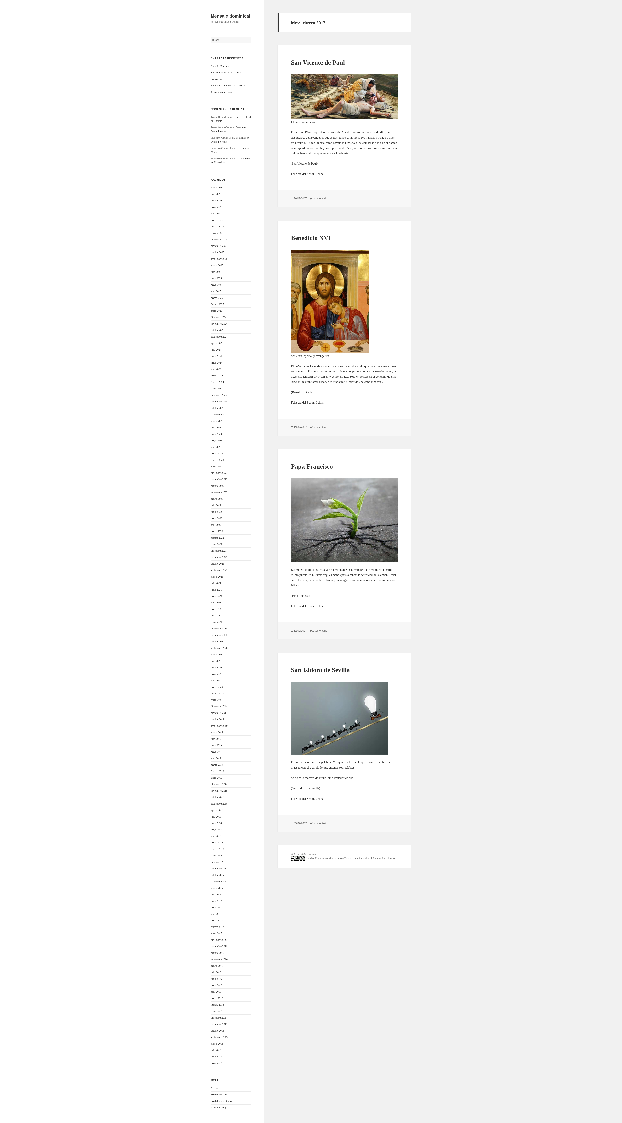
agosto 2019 (217, 732)
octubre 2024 (217, 330)
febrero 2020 (217, 693)
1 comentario (319, 198)
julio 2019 (216, 738)
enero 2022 (216, 544)
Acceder (215, 1088)
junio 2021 (216, 589)
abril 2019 (216, 758)
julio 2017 (216, 894)
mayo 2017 (216, 907)
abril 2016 (216, 991)
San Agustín (217, 79)
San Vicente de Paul (318, 62)
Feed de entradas (219, 1094)
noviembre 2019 (219, 712)
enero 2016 (216, 1011)
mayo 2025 (216, 284)
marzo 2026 (217, 220)
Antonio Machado (220, 66)
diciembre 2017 (219, 862)
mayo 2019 (216, 751)
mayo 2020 (216, 674)
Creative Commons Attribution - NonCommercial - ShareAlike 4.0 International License (351, 858)
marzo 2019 (217, 764)
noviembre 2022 (219, 479)
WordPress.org (218, 1107)
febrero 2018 (217, 849)
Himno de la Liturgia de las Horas (228, 85)
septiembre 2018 (219, 803)
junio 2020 (216, 667)
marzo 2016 (217, 998)
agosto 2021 (217, 576)
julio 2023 (216, 427)
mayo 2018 (216, 829)
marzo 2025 (217, 297)
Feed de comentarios (221, 1101)
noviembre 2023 (219, 401)
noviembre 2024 (219, 323)
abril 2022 (216, 524)
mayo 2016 (216, 985)
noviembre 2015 (219, 1024)
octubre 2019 (217, 719)
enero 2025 (216, 310)
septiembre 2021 (219, 570)
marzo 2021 (217, 609)
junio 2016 (216, 978)
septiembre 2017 (219, 881)
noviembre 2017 (219, 868)
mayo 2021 (216, 596)
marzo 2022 (217, 531)
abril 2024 (216, 369)
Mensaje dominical (230, 16)
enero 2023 (216, 466)
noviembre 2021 (219, 557)
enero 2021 (216, 622)
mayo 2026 (216, 207)
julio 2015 (216, 1050)
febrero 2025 (217, 304)
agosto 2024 (217, 343)
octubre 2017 (217, 875)
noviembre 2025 (219, 246)
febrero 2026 (217, 226)
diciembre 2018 (219, 784)
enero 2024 (216, 388)
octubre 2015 (217, 1030)
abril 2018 (216, 836)
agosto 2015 (217, 1043)
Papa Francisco (312, 466)
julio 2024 (216, 349)
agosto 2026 (217, 187)
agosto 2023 (217, 421)
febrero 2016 (217, 1004)
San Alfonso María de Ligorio (226, 72)
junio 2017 (216, 901)
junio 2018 (216, 823)
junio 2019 (216, 745)
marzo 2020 (217, 687)
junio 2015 (216, 1056)
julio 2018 (216, 816)
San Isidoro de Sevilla (320, 669)
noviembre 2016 (219, 946)
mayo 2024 (216, 362)
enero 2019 (216, 777)
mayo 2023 (216, 440)
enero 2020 (216, 700)
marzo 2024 (217, 375)
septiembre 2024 (219, 336)
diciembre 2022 (219, 473)
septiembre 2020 (219, 648)
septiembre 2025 (219, 258)
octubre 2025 (217, 252)
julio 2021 (216, 583)
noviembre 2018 (219, 790)
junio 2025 (216, 278)
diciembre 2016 (219, 939)
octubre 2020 (217, 641)
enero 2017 (216, 933)
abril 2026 (216, 213)
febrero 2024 (217, 382)
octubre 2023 (217, 408)
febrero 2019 (217, 771)
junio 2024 (216, 356)
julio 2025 (216, 271)
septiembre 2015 (219, 1037)
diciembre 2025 (219, 239)
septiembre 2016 (219, 959)
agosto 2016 (217, 965)
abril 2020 (216, 680)
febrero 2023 (217, 460)
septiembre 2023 (219, 414)
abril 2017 (216, 914)
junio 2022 (216, 511)
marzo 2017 (217, 920)
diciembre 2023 (219, 395)
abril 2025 (216, 291)
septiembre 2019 (219, 725)
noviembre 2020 (219, 635)
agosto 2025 (217, 265)
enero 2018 (216, 855)
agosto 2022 (217, 498)
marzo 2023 (217, 453)
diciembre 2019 (219, 706)
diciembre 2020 (219, 628)
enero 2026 (216, 233)
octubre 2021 (217, 563)
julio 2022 (216, 505)
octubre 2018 (217, 797)
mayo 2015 (216, 1063)
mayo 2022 (216, 518)
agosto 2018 (217, 810)
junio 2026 (216, 200)
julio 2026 (216, 194)
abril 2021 (216, 602)
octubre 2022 (217, 485)
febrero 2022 (217, 537)
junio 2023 (216, 434)
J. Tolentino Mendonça (222, 92)
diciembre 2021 (219, 550)
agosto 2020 (217, 654)
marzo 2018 (217, 842)
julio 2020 (216, 661)
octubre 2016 (217, 952)
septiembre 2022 (219, 492)
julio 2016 (216, 972)
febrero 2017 (217, 927)
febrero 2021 (217, 615)
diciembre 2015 (219, 1017)
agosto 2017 (217, 888)
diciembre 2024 (219, 317)
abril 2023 (216, 447)
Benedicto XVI (311, 237)
